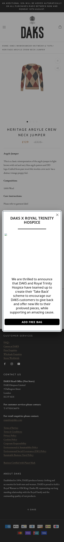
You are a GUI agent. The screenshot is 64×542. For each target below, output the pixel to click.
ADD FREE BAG (32, 322)
